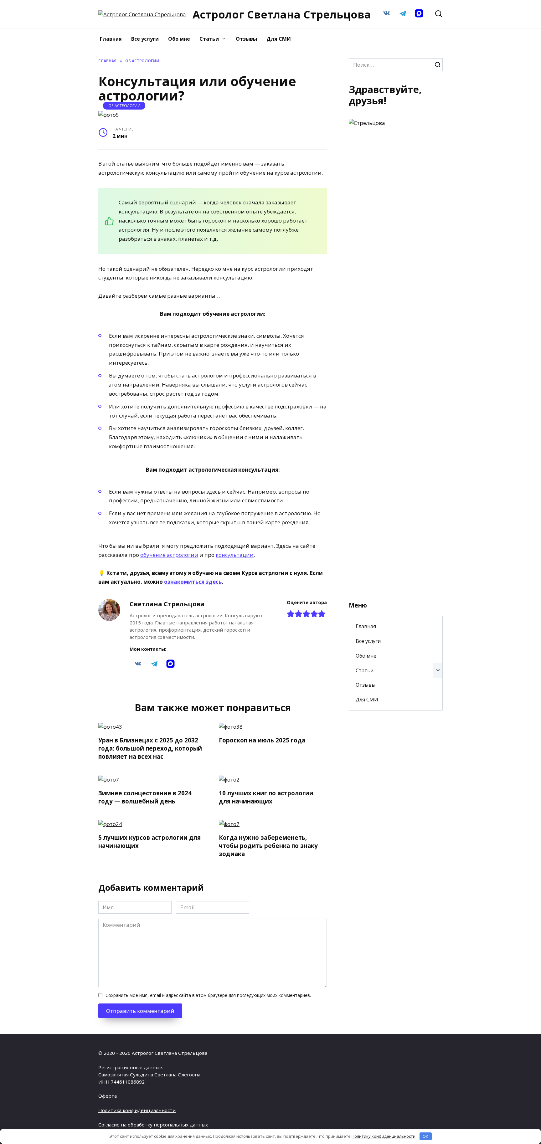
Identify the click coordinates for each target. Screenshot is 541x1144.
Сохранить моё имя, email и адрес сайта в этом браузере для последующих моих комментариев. (208, 995)
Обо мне (179, 38)
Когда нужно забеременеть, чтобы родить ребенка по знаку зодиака (268, 846)
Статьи (209, 38)
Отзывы (246, 38)
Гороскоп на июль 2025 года (262, 740)
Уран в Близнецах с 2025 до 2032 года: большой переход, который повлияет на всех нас (150, 748)
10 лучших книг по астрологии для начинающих (266, 797)
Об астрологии (124, 105)
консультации (235, 554)
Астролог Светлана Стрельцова (282, 14)
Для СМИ (278, 38)
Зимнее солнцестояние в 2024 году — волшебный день (145, 797)
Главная (111, 38)
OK (425, 1136)
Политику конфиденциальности (383, 1136)
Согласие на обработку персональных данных (153, 1124)
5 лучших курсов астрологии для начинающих (149, 841)
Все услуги (145, 38)
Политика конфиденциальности (137, 1110)
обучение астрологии (169, 554)
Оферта (107, 1096)
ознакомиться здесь (193, 581)
